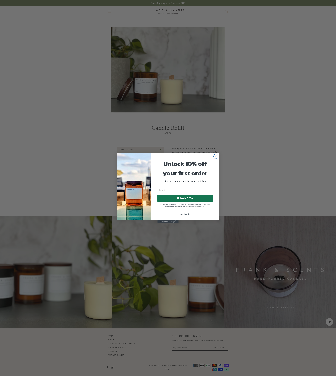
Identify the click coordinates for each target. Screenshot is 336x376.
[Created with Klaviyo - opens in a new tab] (168, 221)
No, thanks (185, 214)
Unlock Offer (185, 198)
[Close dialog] (216, 156)
